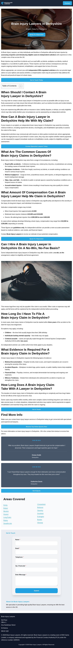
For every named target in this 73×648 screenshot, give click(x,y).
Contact (67, 3)
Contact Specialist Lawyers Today (36, 146)
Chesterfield (41, 504)
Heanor (5, 514)
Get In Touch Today (36, 80)
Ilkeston (6, 511)
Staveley (40, 510)
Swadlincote (7, 523)
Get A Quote (36, 491)
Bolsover (40, 507)
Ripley (5, 520)
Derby (5, 505)
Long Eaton (7, 517)
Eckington (40, 516)
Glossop (40, 523)
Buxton (39, 519)
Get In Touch (36, 409)
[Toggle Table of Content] (19, 86)
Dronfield (40, 513)
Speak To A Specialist (36, 34)
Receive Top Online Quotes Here (36, 426)
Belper (5, 508)
